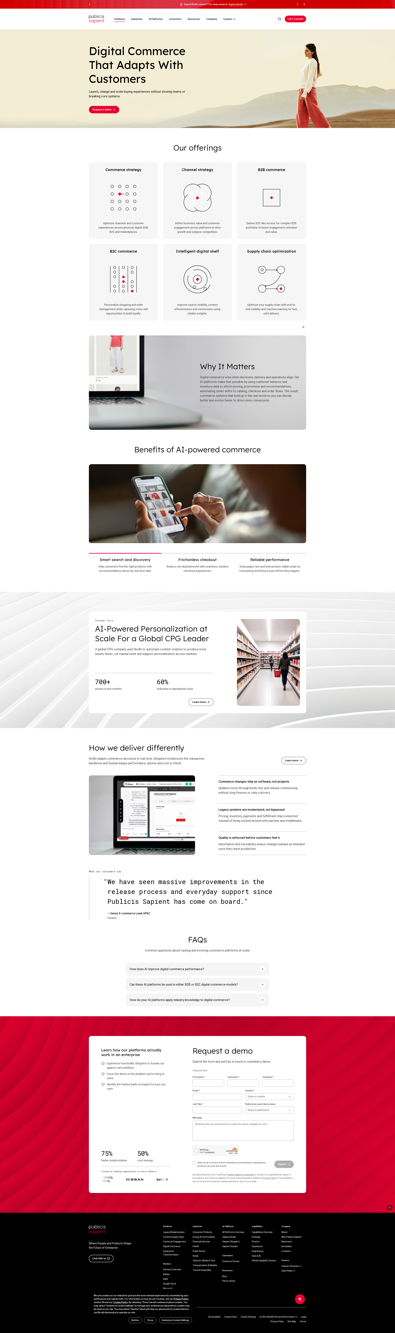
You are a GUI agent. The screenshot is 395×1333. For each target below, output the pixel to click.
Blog (224, 1276)
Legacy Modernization (174, 1232)
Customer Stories (230, 1261)
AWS (165, 1279)
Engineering (257, 1251)
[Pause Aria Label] (304, 4)
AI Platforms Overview (233, 1232)
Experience (257, 1246)
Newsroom (286, 1241)
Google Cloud (169, 1283)
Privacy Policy (269, 1178)
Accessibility (214, 1317)
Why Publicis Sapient (291, 1237)
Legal (303, 1317)
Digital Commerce (172, 1246)
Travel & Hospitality (202, 1270)
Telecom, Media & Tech (204, 1260)
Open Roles (287, 1270)
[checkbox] (232, 1164)
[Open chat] (300, 1299)
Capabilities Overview (262, 1232)
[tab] (125, 565)
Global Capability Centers (264, 1260)
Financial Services (201, 1241)
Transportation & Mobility (205, 1265)
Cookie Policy (230, 1317)
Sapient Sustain (230, 1246)
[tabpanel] (197, 503)
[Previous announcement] (89, 4)
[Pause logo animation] (167, 1179)
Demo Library (228, 1281)
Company (267, 1077)
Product (256, 1241)
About (284, 1232)
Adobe (166, 1274)
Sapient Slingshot (230, 1241)
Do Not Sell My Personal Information (277, 1317)
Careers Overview (290, 1266)
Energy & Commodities (204, 1237)
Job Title (198, 1104)
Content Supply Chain (173, 1237)
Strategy (256, 1237)
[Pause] (303, 327)
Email (196, 1090)
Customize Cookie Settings (175, 1320)
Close (150, 1320)
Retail (195, 1256)
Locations (286, 1251)
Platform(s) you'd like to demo (260, 1104)
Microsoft (168, 1288)
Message (197, 1117)
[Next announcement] (297, 4)
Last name (233, 1077)
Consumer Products (202, 1232)
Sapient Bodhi (229, 1237)
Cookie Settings (248, 1317)
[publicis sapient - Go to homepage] (96, 19)
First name (199, 1077)
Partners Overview (172, 1269)
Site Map (291, 1321)
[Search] (279, 19)
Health (196, 1246)
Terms (303, 1321)
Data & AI (256, 1256)
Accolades (286, 1246)
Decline (135, 1320)
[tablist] (197, 565)
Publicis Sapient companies (240, 1174)
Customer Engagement (174, 1241)
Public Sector (199, 1251)
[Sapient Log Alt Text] (97, 1229)
